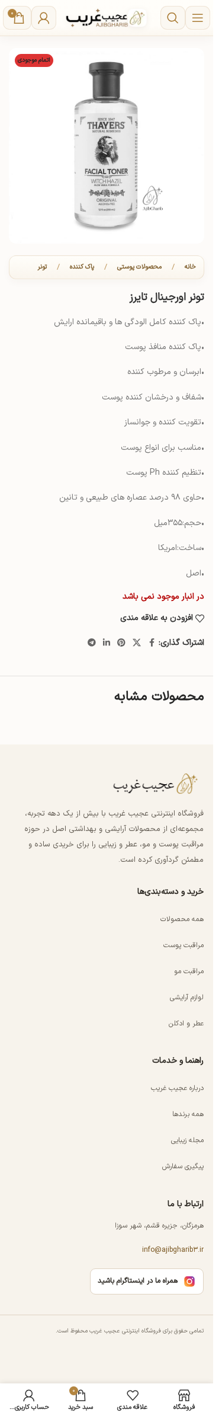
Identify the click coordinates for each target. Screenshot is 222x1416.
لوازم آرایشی (187, 997)
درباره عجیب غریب (177, 1087)
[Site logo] (106, 17)
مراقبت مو (189, 971)
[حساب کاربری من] (43, 18)
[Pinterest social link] (121, 643)
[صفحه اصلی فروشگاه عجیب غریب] (156, 783)
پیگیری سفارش (183, 1166)
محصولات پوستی (139, 267)
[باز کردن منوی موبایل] (197, 18)
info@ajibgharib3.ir (173, 1250)
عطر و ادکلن (186, 1023)
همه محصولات (182, 918)
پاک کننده (82, 267)
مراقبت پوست (183, 944)
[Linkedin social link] (106, 643)
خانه (190, 267)
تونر (42, 267)
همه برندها (188, 1113)
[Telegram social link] (91, 643)
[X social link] (136, 643)
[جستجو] (172, 18)
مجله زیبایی (187, 1139)
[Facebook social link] (151, 643)
